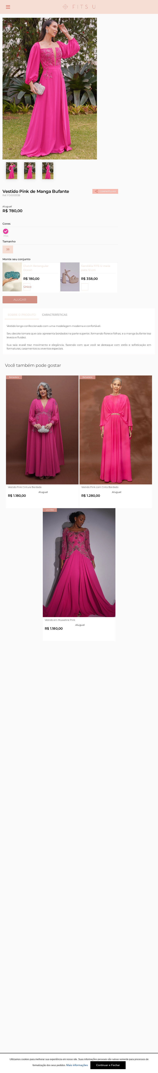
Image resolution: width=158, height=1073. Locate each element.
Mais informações (77, 1065)
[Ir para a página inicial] (79, 11)
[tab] (22, 314)
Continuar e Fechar (108, 1065)
